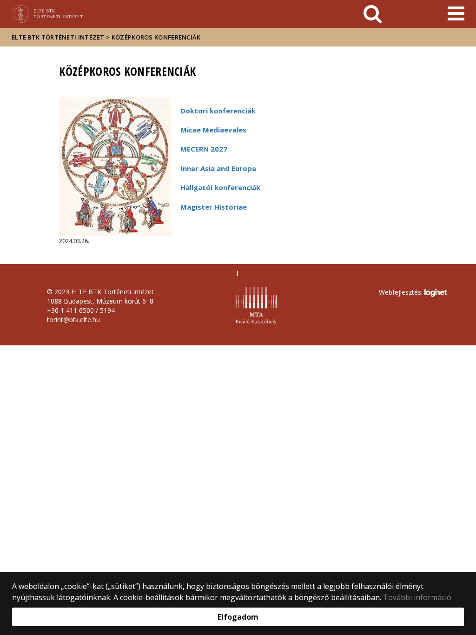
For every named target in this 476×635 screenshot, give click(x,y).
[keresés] (373, 14)
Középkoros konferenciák (156, 37)
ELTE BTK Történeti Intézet (58, 37)
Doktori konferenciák (218, 110)
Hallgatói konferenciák (220, 187)
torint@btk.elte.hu (73, 319)
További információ (417, 597)
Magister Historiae (213, 207)
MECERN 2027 (203, 148)
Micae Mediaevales (213, 129)
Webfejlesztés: (401, 291)
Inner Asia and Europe (218, 168)
